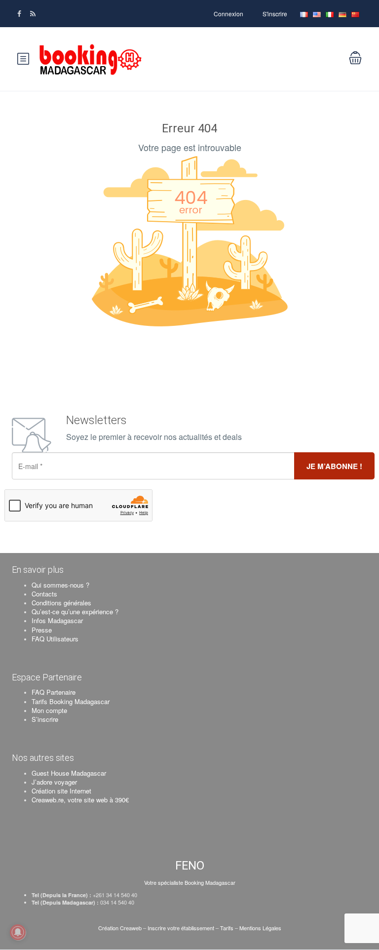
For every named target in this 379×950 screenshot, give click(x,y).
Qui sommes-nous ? (60, 585)
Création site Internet (61, 790)
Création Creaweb (120, 928)
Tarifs (226, 928)
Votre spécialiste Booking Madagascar (189, 882)
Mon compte (49, 710)
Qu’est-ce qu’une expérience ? (75, 611)
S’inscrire (45, 719)
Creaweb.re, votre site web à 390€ (80, 799)
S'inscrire (275, 13)
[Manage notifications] (18, 932)
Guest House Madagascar (69, 773)
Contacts (44, 593)
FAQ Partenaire (54, 692)
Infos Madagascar (57, 620)
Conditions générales (61, 602)
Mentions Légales (260, 928)
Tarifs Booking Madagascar (71, 701)
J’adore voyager (54, 782)
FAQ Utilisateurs (55, 638)
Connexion (228, 13)
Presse (42, 629)
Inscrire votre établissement (181, 928)
